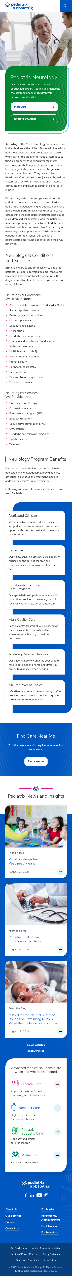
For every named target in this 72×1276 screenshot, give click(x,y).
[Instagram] (46, 1195)
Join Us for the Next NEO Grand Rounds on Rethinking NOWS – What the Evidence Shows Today (33, 1019)
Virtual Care (30, 1155)
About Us (11, 1209)
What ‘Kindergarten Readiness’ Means (23, 861)
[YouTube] (39, 1195)
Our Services (13, 1216)
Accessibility (49, 1260)
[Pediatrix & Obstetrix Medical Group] (19, 6)
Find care (34, 761)
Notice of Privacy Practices (24, 1254)
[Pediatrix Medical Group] (36, 1184)
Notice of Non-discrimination (46, 1248)
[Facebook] (26, 1195)
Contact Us (12, 1228)
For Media (47, 1209)
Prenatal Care (31, 1084)
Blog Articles (36, 1051)
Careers (10, 1222)
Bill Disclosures (19, 1248)
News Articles (36, 1045)
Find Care (20, 107)
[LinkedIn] (32, 1195)
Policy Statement (52, 1254)
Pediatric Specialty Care (32, 1131)
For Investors (49, 1232)
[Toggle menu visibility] (66, 6)
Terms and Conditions (27, 1260)
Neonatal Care (29, 1108)
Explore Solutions (25, 119)
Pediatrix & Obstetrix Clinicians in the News (25, 939)
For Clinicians (49, 1226)
